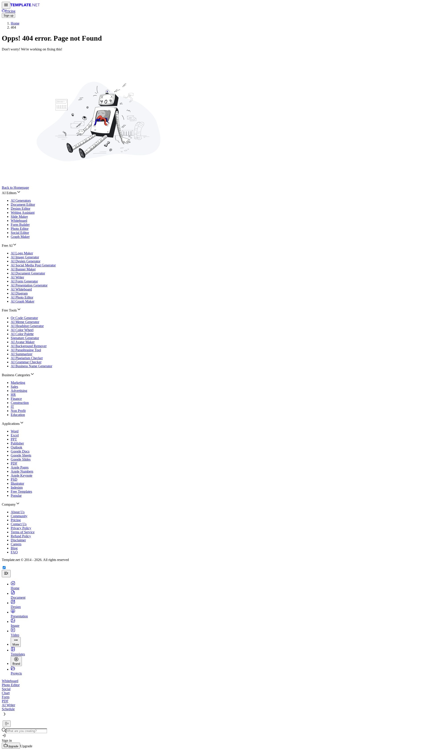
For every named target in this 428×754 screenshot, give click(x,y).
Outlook (16, 447)
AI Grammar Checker (26, 362)
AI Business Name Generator (31, 366)
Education (18, 415)
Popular (16, 495)
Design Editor (20, 208)
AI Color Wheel (22, 330)
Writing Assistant (23, 212)
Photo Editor (20, 229)
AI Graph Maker (22, 301)
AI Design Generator (25, 261)
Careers (16, 544)
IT (12, 407)
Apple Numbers (22, 471)
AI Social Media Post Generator (33, 265)
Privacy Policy (21, 528)
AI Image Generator (25, 257)
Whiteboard (19, 220)
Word (15, 431)
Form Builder (20, 224)
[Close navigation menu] (6, 573)
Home (15, 23)
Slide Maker (19, 216)
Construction (20, 403)
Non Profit (18, 411)
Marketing (18, 382)
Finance (16, 399)
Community (19, 516)
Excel (15, 435)
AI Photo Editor (22, 297)
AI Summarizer (21, 354)
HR (13, 395)
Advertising (19, 391)
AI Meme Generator (25, 322)
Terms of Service (23, 532)
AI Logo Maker (22, 253)
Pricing (16, 520)
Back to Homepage (15, 187)
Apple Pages (20, 467)
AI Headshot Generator (27, 326)
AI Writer (17, 277)
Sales (14, 386)
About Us (18, 512)
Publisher (17, 443)
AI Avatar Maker (23, 342)
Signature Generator (25, 338)
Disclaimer (18, 540)
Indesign (17, 487)
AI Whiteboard (21, 289)
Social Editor (20, 233)
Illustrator (17, 483)
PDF (14, 463)
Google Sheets (21, 455)
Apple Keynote (21, 475)
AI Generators (21, 200)
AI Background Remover (29, 346)
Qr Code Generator (24, 318)
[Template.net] (25, 6)
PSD (14, 479)
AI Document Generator (28, 273)
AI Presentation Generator (29, 285)
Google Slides (21, 459)
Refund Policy (21, 536)
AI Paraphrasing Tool (26, 350)
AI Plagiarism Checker (27, 358)
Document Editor (23, 204)
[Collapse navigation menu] (7, 724)
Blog (14, 548)
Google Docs (20, 451)
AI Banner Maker (23, 269)
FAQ (14, 552)
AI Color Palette (22, 334)
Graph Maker (20, 237)
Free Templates (21, 491)
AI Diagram (19, 293)
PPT (14, 439)
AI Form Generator (24, 281)
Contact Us (19, 524)
